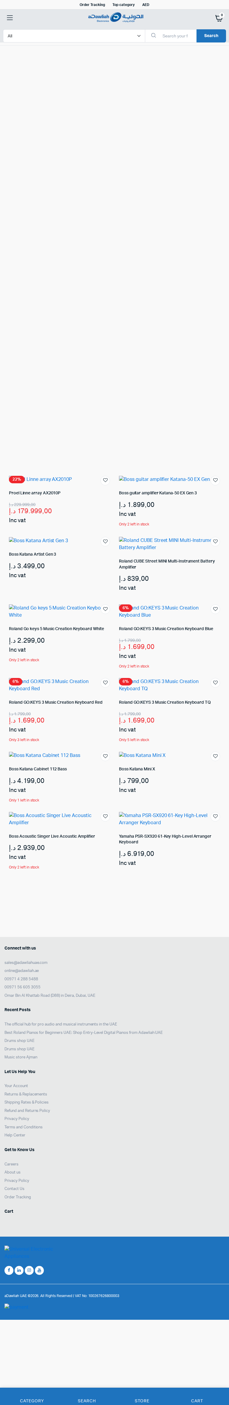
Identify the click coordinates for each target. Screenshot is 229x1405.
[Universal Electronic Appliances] (114, 18)
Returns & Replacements (25, 1094)
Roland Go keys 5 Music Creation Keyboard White (56, 629)
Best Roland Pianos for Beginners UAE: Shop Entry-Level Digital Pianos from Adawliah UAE (83, 1032)
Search (211, 36)
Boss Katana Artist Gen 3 (32, 554)
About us (12, 1172)
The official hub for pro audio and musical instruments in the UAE (60, 1024)
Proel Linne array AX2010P (35, 493)
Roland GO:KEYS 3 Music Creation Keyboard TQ (165, 702)
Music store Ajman (20, 1057)
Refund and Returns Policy (27, 1111)
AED (145, 5)
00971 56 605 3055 (22, 987)
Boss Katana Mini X (137, 769)
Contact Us (14, 1189)
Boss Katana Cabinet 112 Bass (38, 769)
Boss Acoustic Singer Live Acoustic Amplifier (52, 836)
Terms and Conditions (23, 1127)
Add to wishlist (105, 480)
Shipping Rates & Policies (26, 1102)
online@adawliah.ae (21, 971)
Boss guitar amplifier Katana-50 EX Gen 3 (158, 493)
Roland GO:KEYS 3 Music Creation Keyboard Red (56, 702)
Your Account (16, 1086)
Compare (218, 552)
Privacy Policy (16, 1119)
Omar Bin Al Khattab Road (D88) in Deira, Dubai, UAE (49, 995)
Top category (123, 5)
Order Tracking (92, 5)
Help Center (14, 1135)
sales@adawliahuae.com (25, 962)
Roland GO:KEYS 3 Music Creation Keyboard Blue (166, 629)
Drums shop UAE (19, 1041)
